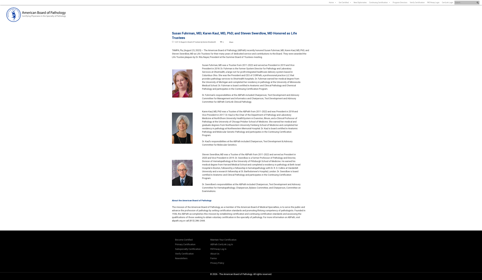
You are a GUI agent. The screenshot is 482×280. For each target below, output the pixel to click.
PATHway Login (433, 3)
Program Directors (400, 3)
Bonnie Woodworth (209, 42)
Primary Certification (185, 244)
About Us (214, 253)
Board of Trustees (194, 42)
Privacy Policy (217, 263)
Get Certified (344, 3)
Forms (213, 258)
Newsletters (181, 258)
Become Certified (184, 239)
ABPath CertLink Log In (221, 244)
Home (331, 3)
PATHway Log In (218, 249)
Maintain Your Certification (223, 239)
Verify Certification (417, 3)
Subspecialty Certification (188, 249)
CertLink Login (447, 3)
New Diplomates (360, 3)
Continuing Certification (378, 3)
